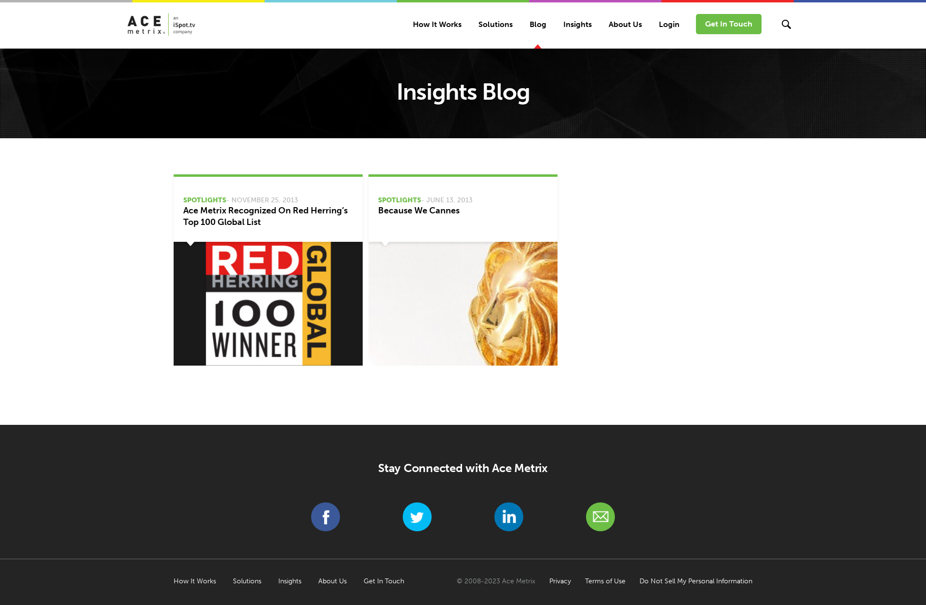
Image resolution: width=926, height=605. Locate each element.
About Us (625, 24)
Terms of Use (605, 581)
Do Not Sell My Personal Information (696, 581)
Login (669, 24)
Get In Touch (728, 23)
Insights (577, 24)
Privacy (560, 581)
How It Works (437, 24)
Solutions (495, 24)
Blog (538, 24)
